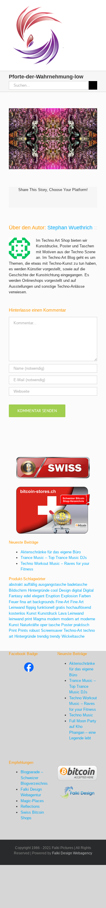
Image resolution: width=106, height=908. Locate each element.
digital (77, 590)
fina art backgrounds (37, 602)
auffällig (30, 584)
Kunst (31, 613)
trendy (55, 636)
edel (27, 596)
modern (53, 619)
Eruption (53, 596)
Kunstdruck (47, 613)
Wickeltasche (73, 636)
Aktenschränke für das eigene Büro (51, 552)
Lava (62, 613)
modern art (70, 619)
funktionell (45, 607)
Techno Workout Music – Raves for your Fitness (83, 704)
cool (54, 590)
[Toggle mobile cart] (84, 9)
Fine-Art (62, 602)
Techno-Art (73, 630)
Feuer (14, 602)
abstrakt (16, 584)
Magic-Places (32, 801)
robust (34, 630)
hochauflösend (78, 607)
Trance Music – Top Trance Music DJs (54, 557)
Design (65, 590)
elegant (38, 596)
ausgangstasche (52, 584)
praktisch (81, 625)
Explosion (69, 596)
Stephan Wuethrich (69, 228)
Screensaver (51, 630)
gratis (60, 607)
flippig (31, 607)
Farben (85, 596)
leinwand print (20, 619)
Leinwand (76, 613)
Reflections (30, 806)
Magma (39, 619)
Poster (66, 625)
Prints (23, 630)
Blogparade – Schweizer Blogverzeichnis (34, 778)
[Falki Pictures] (29, 665)
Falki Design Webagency (72, 853)
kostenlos (17, 613)
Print (13, 630)
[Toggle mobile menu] (94, 9)
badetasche (77, 584)
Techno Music (81, 715)
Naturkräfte (29, 625)
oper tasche (50, 625)
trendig (43, 636)
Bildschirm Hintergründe (29, 590)
